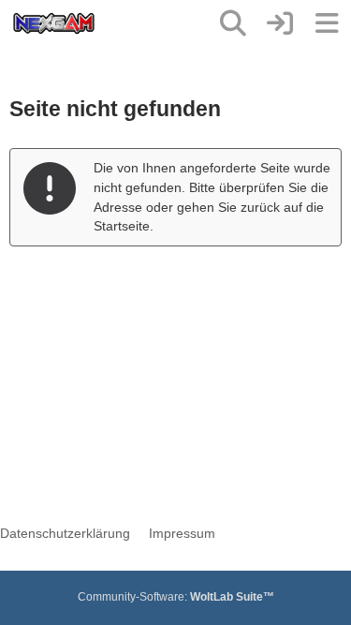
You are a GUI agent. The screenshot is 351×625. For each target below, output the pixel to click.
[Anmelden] (280, 23)
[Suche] (233, 23)
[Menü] (326, 23)
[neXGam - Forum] (54, 23)
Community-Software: (176, 596)
